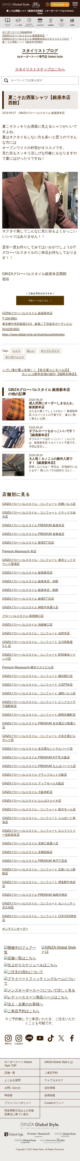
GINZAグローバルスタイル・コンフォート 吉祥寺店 (36, 633)
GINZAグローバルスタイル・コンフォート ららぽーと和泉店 (39, 820)
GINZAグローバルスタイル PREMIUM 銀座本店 (33, 525)
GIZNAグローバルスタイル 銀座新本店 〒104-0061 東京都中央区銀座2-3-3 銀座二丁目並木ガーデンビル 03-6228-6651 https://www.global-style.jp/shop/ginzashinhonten (37, 323)
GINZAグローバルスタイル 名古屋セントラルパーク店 (37, 748)
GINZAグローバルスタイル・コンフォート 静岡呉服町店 (39, 714)
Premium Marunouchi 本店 (19, 551)
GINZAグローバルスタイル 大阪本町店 (27, 792)
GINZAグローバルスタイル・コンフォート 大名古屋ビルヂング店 (39, 738)
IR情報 (8, 1095)
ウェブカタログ (53, 1080)
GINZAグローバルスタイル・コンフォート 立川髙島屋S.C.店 (37, 644)
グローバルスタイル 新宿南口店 (23, 616)
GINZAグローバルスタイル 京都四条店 (27, 852)
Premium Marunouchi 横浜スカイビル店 (28, 667)
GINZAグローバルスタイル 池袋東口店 (27, 624)
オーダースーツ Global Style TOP (18, 1064)
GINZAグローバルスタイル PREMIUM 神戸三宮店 (34, 860)
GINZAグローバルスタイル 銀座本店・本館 (30, 581)
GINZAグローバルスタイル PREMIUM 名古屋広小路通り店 (39, 725)
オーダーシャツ (14, 357)
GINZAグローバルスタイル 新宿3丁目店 (28, 542)
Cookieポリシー (54, 1103)
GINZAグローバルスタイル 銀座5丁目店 (28, 598)
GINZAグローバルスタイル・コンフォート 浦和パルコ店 (39, 693)
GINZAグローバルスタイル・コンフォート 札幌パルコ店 (39, 504)
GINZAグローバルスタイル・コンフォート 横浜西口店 (37, 676)
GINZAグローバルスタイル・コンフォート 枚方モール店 (39, 809)
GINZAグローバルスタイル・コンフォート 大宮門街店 (37, 684)
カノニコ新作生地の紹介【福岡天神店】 (50, 374)
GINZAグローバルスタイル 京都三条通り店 (30, 843)
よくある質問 (12, 1080)
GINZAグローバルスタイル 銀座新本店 (27, 572)
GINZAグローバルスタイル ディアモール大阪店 (33, 783)
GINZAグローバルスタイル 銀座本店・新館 (30, 590)
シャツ (16, 350)
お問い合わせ (12, 1087)
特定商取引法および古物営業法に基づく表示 (19, 1112)
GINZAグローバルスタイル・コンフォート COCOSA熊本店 (39, 918)
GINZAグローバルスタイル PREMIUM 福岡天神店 (34, 894)
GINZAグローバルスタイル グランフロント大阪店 (34, 774)
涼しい (31, 350)
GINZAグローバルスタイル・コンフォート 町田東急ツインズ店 (39, 656)
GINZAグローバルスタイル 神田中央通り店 (30, 607)
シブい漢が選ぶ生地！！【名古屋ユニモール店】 (36, 370)
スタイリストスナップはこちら (40, 69)
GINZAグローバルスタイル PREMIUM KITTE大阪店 (36, 757)
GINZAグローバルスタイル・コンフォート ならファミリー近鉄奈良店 (39, 832)
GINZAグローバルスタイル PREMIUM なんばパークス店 (39, 766)
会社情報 (49, 1087)
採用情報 (49, 1095)
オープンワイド (50, 350)
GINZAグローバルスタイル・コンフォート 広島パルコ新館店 (39, 871)
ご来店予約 (51, 1072)
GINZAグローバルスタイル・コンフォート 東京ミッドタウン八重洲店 (39, 562)
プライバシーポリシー (17, 1103)
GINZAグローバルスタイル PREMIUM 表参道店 (33, 534)
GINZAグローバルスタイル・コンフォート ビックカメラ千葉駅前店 (39, 704)
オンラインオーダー (15, 928)
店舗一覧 (9, 1072)
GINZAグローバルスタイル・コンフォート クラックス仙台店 (39, 514)
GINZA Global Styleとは (58, 1062)
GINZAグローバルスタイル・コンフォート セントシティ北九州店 (39, 905)
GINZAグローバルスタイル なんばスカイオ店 (31, 800)
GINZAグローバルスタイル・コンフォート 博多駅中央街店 (39, 884)
